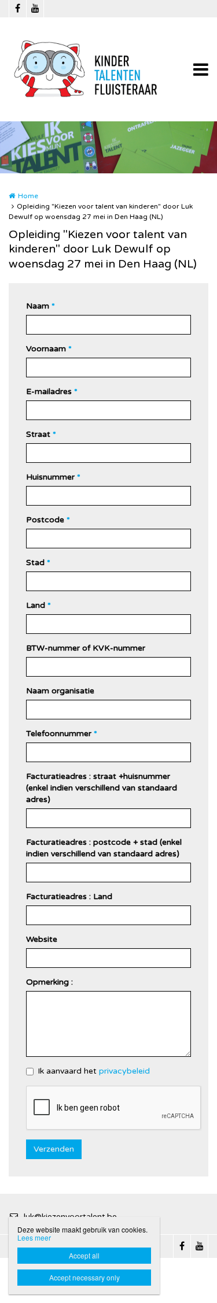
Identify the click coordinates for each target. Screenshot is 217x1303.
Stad (38, 562)
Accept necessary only (84, 1277)
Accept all (84, 1255)
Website (41, 939)
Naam (40, 306)
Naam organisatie (60, 691)
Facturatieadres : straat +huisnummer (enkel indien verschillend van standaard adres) (101, 787)
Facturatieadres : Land (69, 896)
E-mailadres (52, 391)
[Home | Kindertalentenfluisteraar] (105, 69)
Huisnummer (53, 477)
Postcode (48, 520)
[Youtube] (34, 8)
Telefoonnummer (61, 733)
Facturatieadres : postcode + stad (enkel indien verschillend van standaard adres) (104, 848)
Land (38, 605)
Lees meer (34, 1237)
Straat (41, 434)
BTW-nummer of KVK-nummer (85, 648)
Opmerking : (49, 982)
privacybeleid (124, 1071)
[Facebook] (17, 8)
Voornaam (49, 349)
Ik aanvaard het (94, 1071)
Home (28, 196)
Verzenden (54, 1149)
